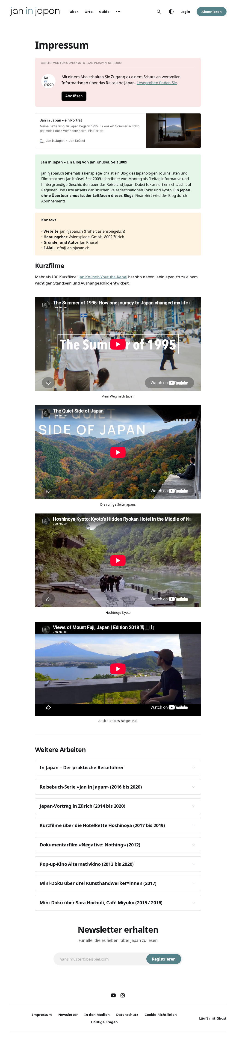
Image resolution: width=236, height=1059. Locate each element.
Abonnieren (211, 11)
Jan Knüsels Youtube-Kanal (103, 276)
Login (185, 11)
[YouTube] (113, 995)
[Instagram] (122, 995)
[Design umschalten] (171, 11)
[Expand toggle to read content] (193, 767)
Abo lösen (74, 96)
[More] (118, 11)
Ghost (221, 1018)
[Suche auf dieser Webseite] (158, 11)
